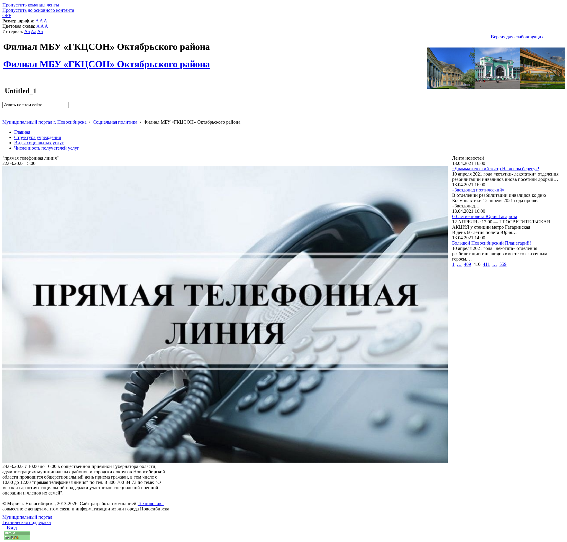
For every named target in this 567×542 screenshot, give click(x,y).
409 (467, 264)
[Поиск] (4, 110)
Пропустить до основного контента (38, 10)
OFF (6, 15)
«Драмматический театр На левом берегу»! (495, 168)
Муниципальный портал (27, 517)
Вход (12, 527)
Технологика (151, 503)
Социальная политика (115, 122)
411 (486, 264)
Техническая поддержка (26, 522)
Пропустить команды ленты (30, 4)
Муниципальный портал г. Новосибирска (44, 122)
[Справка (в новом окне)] (4, 115)
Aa (27, 31)
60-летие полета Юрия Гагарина (484, 216)
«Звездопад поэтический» (478, 189)
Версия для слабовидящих (517, 36)
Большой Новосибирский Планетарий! (491, 242)
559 (502, 264)
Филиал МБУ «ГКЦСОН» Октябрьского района (106, 61)
